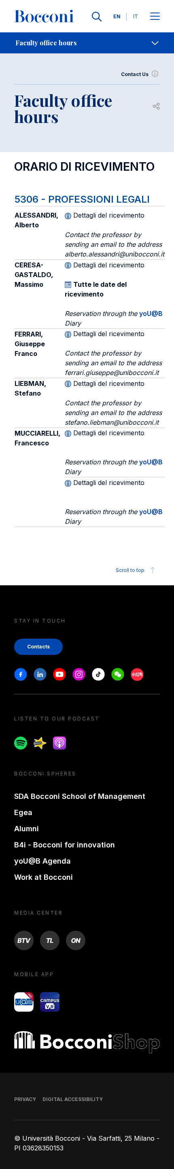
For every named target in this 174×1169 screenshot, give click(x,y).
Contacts (38, 647)
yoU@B (151, 313)
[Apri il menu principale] (155, 17)
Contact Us (135, 74)
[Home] (44, 16)
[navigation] (87, 42)
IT (135, 16)
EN (117, 16)
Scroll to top (130, 570)
